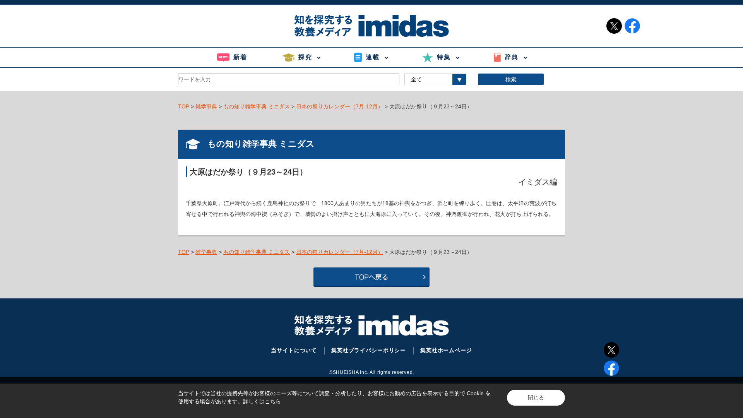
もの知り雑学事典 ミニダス (256, 106)
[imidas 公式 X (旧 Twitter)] (614, 26)
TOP (183, 106)
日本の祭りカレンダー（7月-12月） (339, 106)
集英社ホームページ (446, 350)
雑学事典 (206, 106)
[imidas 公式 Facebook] (632, 26)
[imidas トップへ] (371, 26)
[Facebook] (611, 368)
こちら (273, 401)
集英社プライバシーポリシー (368, 350)
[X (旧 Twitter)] (611, 350)
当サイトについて (294, 350)
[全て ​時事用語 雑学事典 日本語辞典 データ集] (435, 79)
